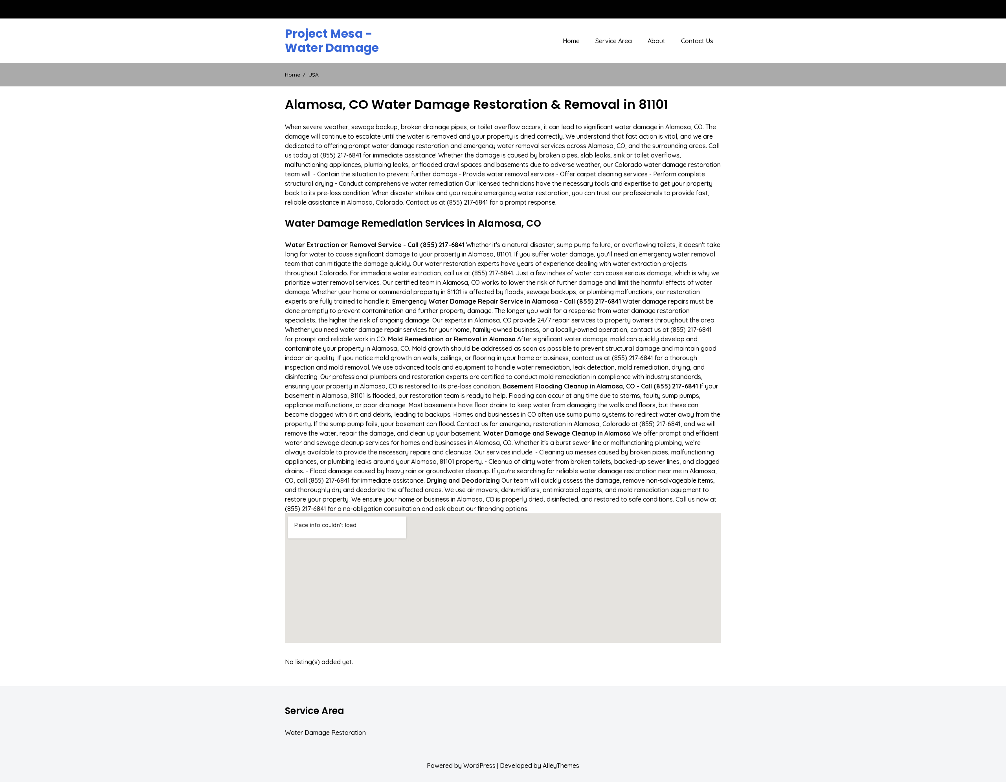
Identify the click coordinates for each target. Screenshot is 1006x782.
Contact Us (697, 41)
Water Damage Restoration (325, 732)
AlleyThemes (561, 765)
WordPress (479, 765)
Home (571, 41)
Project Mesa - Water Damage (332, 41)
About (656, 41)
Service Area (613, 41)
